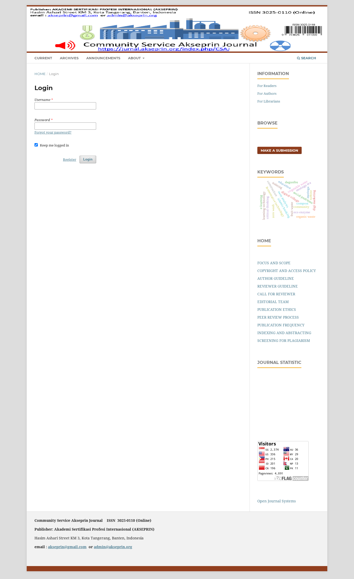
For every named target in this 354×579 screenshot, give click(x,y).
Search (308, 58)
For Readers (267, 85)
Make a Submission (279, 150)
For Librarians (268, 101)
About (135, 58)
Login (314, 9)
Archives (69, 58)
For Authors (267, 93)
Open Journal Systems (276, 501)
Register (295, 9)
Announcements (103, 58)
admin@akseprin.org (113, 546)
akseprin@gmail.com (67, 546)
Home (40, 74)
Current (43, 58)
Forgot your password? (53, 132)
